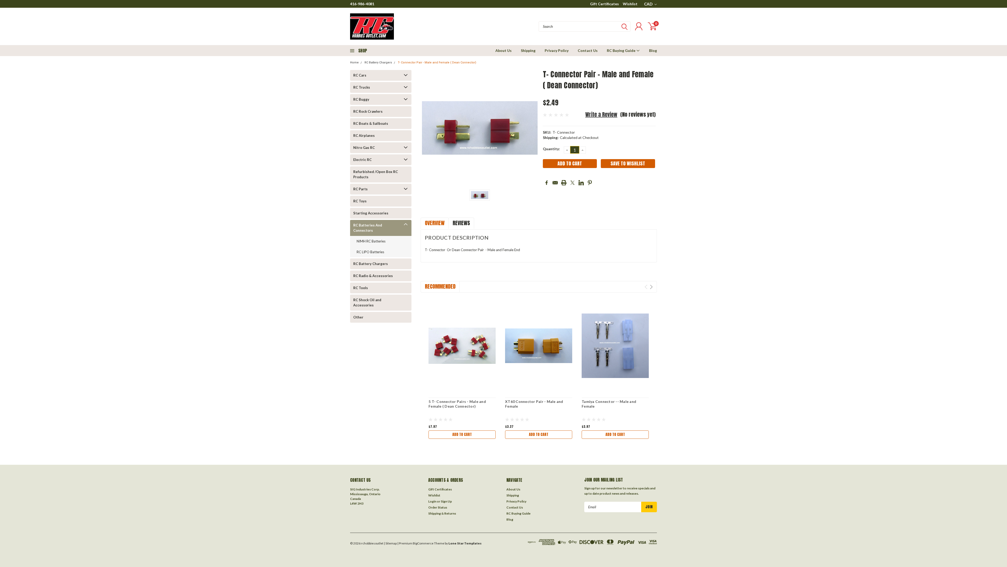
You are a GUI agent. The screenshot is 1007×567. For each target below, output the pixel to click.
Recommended (440, 286)
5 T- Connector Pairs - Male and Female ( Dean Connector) (457, 403)
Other (358, 317)
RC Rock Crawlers (368, 111)
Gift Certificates (604, 4)
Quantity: (551, 149)
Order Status (437, 507)
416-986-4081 (362, 4)
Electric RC (362, 160)
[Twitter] (572, 182)
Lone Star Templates (464, 543)
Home (354, 62)
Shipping (528, 50)
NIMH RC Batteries (371, 241)
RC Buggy (361, 99)
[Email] (555, 182)
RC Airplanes (364, 135)
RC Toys (360, 201)
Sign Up (446, 501)
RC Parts (360, 189)
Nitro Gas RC (364, 147)
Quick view (462, 346)
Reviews (461, 223)
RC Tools (360, 288)
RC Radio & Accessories (373, 276)
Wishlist (630, 4)
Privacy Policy (557, 50)
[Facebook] (546, 182)
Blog (653, 50)
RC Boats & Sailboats (370, 123)
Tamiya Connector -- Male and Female (609, 403)
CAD (648, 4)
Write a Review (601, 114)
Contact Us (588, 50)
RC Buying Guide (621, 50)
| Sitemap (390, 543)
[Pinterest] (589, 182)
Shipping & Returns (442, 513)
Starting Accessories (370, 213)
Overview (434, 223)
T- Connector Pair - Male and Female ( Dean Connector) (437, 62)
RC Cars (359, 75)
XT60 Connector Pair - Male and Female (534, 403)
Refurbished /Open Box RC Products (375, 174)
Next (651, 287)
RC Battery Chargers (378, 62)
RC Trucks (361, 87)
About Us (503, 50)
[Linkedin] (581, 182)
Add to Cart (462, 434)
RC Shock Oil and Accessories (367, 302)
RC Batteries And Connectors (367, 228)
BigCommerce (423, 543)
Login (432, 501)
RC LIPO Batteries (370, 252)
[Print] (563, 182)
